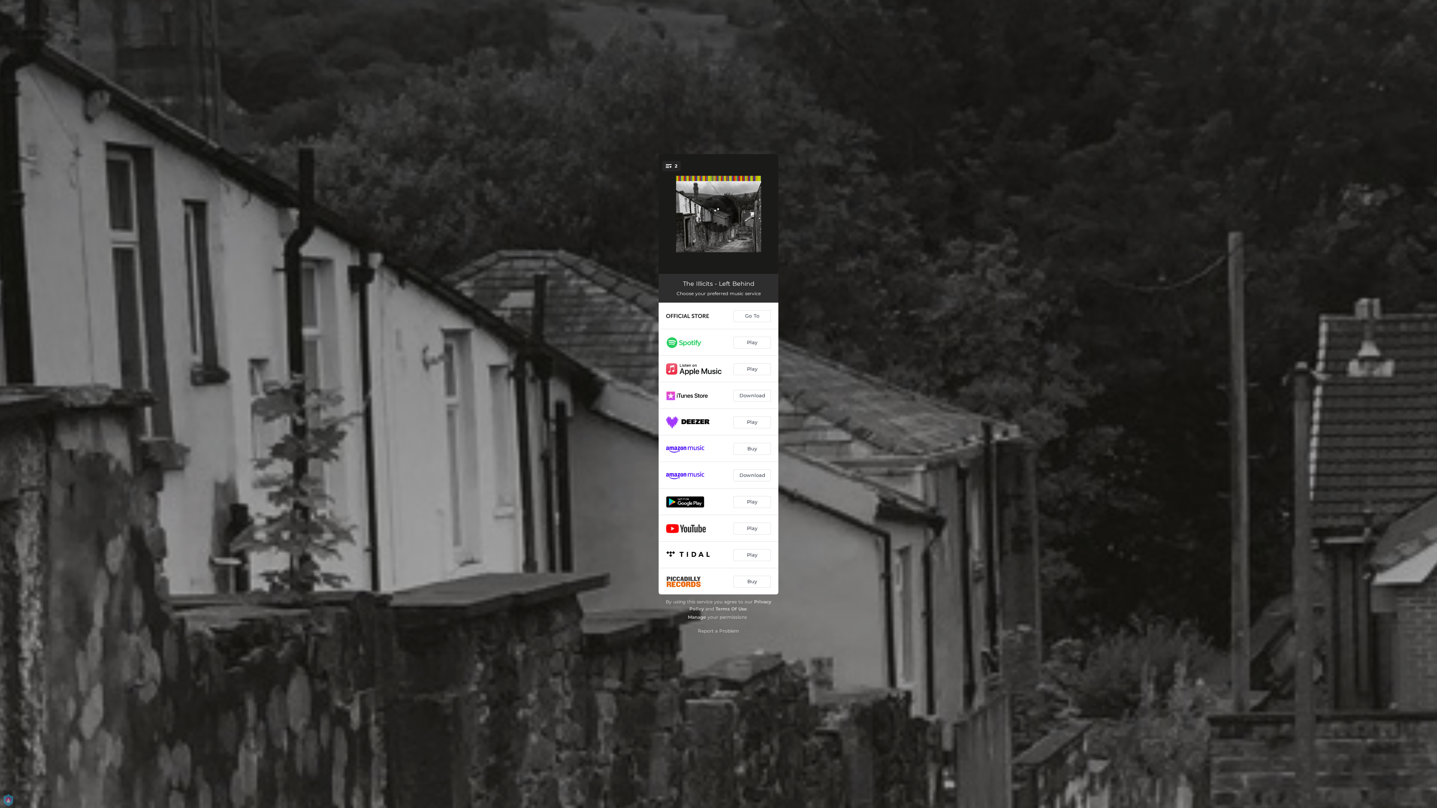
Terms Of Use (731, 609)
